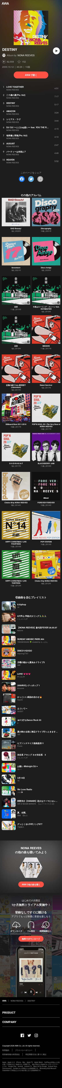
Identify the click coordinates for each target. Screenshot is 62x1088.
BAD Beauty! (16, 228)
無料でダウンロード (31, 938)
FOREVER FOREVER (46, 502)
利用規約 (5, 1050)
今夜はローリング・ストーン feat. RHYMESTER (46, 307)
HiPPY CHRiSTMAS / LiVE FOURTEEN (16, 542)
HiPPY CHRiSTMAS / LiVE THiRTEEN (16, 582)
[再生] (56, 50)
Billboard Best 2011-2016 (16, 424)
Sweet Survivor (46, 385)
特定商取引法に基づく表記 (36, 1054)
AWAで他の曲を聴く (31, 884)
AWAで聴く (31, 75)
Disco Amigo (46, 267)
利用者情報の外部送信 (11, 1054)
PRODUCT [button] (8, 1012)
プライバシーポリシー (23, 1050)
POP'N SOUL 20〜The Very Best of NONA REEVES (46, 425)
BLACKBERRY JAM (46, 463)
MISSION (46, 346)
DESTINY (31, 1000)
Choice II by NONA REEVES (46, 581)
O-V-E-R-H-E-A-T (16, 463)
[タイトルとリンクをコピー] (40, 179)
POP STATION (46, 541)
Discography (46, 228)
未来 (16, 306)
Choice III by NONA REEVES (16, 502)
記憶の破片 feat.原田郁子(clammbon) (16, 386)
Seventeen (16, 267)
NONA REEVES (26, 55)
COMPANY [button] (9, 1022)
